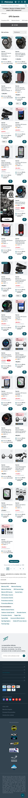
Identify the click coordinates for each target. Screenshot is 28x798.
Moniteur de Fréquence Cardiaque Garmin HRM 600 (20, 280)
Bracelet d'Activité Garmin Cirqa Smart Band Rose (20, 89)
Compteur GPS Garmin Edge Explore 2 (7, 393)
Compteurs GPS (5, 20)
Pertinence (17, 32)
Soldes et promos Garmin (20, 621)
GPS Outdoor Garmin (7, 595)
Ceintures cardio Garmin (7, 612)
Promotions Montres (7, 603)
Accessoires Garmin (7, 597)
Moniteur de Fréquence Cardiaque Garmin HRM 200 (6, 126)
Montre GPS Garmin (6, 592)
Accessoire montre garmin (18, 618)
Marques (4, 13)
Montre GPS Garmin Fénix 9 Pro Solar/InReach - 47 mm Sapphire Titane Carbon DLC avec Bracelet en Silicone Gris (6, 55)
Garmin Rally (4, 618)
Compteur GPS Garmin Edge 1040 (21, 163)
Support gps (17, 615)
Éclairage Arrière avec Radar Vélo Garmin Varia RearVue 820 (20, 242)
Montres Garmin (16, 20)
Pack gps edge (5, 623)
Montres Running (16, 586)
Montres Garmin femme (7, 609)
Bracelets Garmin (21, 612)
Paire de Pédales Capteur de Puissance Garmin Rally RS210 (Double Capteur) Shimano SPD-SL (6, 468)
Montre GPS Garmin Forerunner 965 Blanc (6, 355)
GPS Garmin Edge (18, 589)
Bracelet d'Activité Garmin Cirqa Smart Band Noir (6, 280)
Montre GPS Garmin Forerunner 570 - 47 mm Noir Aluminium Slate (6, 431)
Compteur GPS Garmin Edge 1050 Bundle (7, 542)
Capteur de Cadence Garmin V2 (20, 505)
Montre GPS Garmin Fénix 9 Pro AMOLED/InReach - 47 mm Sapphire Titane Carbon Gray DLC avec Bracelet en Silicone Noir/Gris (6, 89)
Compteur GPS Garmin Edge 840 (21, 393)
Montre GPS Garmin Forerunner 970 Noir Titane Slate (6, 318)
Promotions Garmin (6, 615)
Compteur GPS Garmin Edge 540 (7, 505)
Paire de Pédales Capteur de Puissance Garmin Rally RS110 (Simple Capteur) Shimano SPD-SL (20, 431)
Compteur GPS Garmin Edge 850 (7, 241)
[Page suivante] (23, 568)
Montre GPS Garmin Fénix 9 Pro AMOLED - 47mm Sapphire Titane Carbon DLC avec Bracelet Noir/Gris (21, 55)
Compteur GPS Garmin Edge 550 (21, 317)
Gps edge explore (5, 621)
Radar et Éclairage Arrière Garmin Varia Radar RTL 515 (6, 164)
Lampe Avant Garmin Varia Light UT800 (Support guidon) (20, 468)
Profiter (7, 219)
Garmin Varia (18, 592)
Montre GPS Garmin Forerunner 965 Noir (20, 203)
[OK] (24, 656)
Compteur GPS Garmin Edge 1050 (21, 125)
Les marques (6, 672)
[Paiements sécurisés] (8, 688)
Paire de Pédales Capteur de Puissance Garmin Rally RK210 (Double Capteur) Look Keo (20, 356)
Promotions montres (7, 600)
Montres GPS (5, 586)
